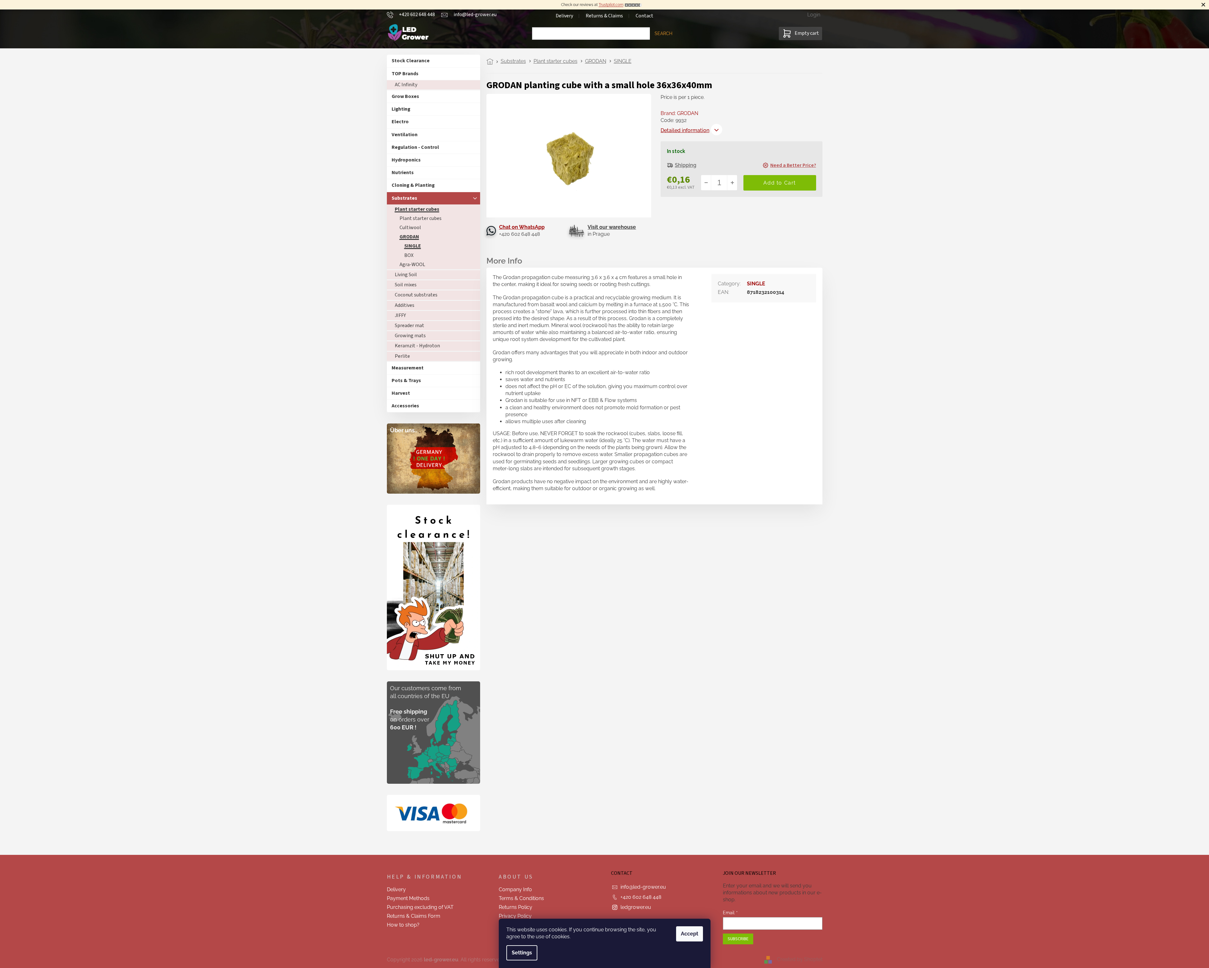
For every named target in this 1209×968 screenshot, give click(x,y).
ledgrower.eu (635, 907)
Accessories (405, 405)
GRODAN (409, 236)
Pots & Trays (406, 380)
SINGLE (412, 245)
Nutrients (403, 172)
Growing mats (410, 335)
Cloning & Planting (413, 185)
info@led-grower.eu (643, 887)
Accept (689, 934)
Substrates (404, 198)
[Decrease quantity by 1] (706, 182)
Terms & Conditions (521, 898)
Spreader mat (409, 325)
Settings (522, 953)
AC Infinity (406, 84)
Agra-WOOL (412, 264)
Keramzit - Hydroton (417, 345)
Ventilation (405, 134)
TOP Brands (405, 73)
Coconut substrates (416, 294)
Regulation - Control (415, 147)
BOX (408, 255)
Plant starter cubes (417, 209)
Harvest (401, 393)
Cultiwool (410, 227)
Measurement (408, 367)
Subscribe (738, 939)
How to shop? (403, 925)
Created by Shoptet (799, 959)
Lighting (401, 109)
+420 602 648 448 (640, 897)
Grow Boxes (405, 96)
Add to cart (779, 183)
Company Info (515, 889)
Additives (404, 305)
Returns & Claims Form (413, 916)
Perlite (402, 356)
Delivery (564, 15)
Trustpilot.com (611, 5)
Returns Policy (515, 907)
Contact (644, 15)
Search (663, 33)
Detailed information (685, 130)
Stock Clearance (411, 60)
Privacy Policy (515, 916)
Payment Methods (408, 898)
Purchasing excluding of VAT (420, 907)
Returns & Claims (604, 15)
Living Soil (406, 274)
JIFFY (400, 315)
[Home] (491, 62)
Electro (400, 121)
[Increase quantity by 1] (732, 182)
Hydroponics (406, 159)
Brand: (679, 113)
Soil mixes (406, 284)
